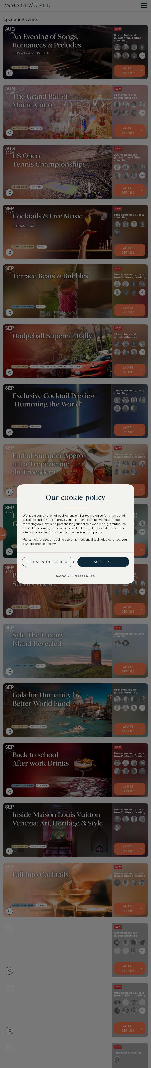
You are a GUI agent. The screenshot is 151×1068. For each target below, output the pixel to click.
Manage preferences (75, 576)
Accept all (103, 562)
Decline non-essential (47, 562)
